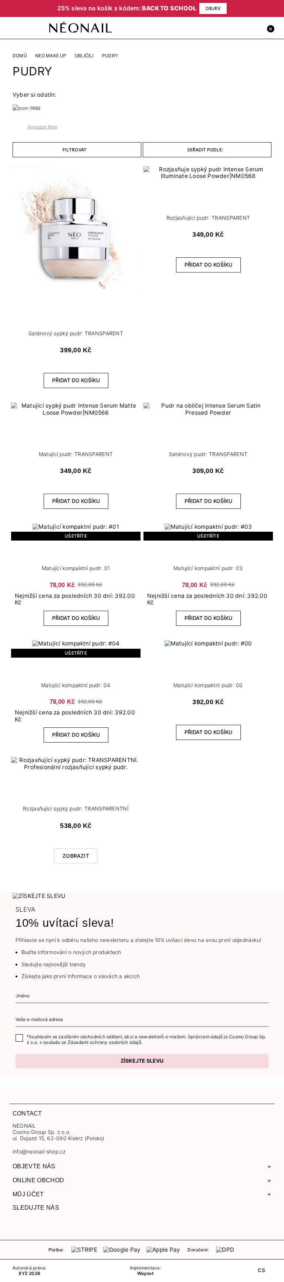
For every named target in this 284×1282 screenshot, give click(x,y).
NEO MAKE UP (51, 55)
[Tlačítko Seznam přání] (76, 320)
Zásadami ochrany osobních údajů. (105, 1042)
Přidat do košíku (76, 380)
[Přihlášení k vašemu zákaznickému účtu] (252, 28)
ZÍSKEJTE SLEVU (142, 1061)
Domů (20, 55)
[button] (20, 8)
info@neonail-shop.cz (39, 1152)
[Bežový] (26, 108)
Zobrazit (75, 856)
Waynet (145, 1273)
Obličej (84, 55)
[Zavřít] (270, 8)
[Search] (235, 28)
